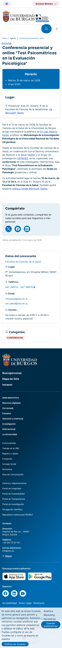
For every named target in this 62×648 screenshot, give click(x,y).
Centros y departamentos (14, 483)
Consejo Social (9, 464)
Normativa (7, 469)
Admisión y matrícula (12, 418)
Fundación (7, 459)
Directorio (38, 603)
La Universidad (9, 434)
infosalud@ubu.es (15, 298)
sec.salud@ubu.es (15, 303)
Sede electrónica (10, 397)
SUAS (31, 154)
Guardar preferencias (51, 624)
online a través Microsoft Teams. (30, 188)
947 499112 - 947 (19, 287)
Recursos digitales (11, 403)
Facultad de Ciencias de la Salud (23, 261)
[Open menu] (57, 29)
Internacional (8, 429)
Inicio (4, 38)
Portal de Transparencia (13, 499)
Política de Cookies (15, 644)
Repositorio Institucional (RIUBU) (17, 514)
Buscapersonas (12, 373)
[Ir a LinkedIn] (27, 229)
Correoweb (7, 408)
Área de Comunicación (13, 474)
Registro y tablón (10, 453)
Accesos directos (44, 3)
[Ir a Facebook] (18, 229)
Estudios (6, 413)
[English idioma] (6, 3)
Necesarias (50, 618)
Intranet (7, 384)
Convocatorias (9, 443)
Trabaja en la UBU (10, 448)
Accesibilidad (9, 603)
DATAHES (22, 158)
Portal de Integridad (11, 488)
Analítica (48, 611)
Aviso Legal (25, 603)
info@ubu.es (8, 550)
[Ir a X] (8, 229)
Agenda (13, 38)
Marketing (49, 615)
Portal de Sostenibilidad (13, 493)
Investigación (9, 424)
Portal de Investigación (13, 504)
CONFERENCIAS (15, 337)
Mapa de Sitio (10, 378)
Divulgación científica (12, 509)
